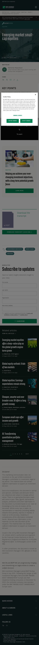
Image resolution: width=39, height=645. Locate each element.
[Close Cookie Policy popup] (35, 95)
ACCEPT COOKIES (26, 120)
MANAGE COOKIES (17, 115)
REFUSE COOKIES (13, 120)
